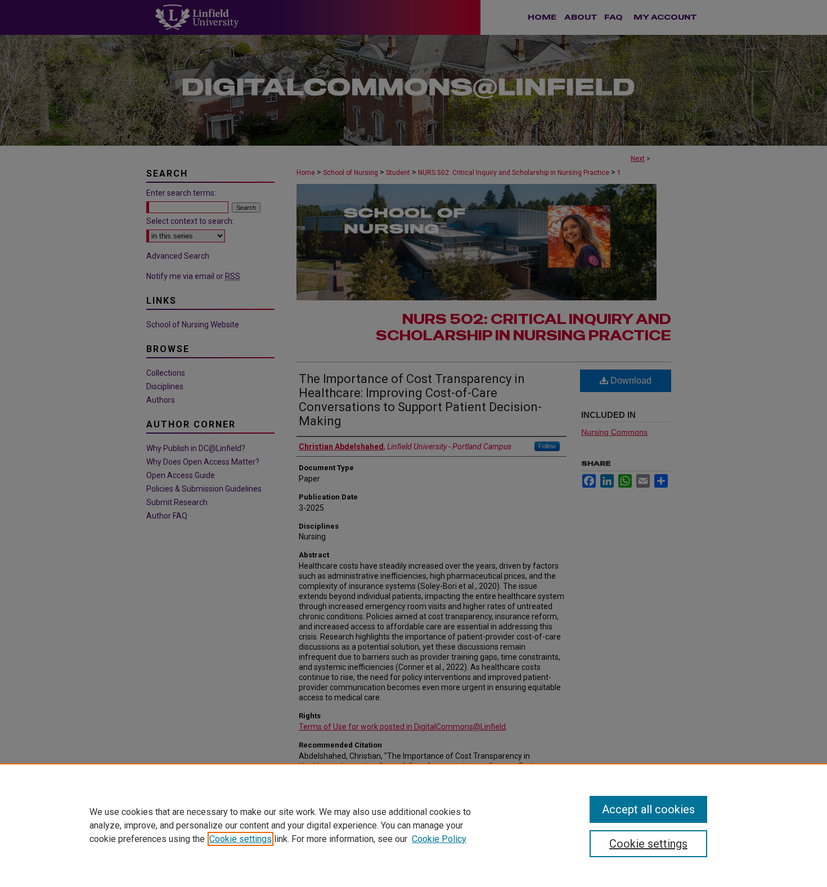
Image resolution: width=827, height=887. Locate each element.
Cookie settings (240, 839)
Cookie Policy (439, 839)
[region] (413, 825)
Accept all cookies (648, 809)
